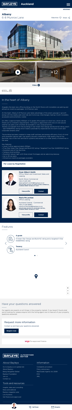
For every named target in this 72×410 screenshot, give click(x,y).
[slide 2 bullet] (37, 255)
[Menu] (68, 4)
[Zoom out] (67, 290)
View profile (26, 191)
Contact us (6, 379)
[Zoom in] (67, 288)
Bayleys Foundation (10, 374)
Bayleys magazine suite (11, 392)
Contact (41, 191)
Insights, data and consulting (13, 387)
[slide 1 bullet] (35, 255)
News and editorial (9, 390)
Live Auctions (7, 394)
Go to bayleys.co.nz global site (13, 367)
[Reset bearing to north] (67, 293)
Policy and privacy (43, 369)
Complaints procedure (44, 367)
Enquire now (11, 331)
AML (38, 376)
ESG (38, 374)
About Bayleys (8, 369)
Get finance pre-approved (12, 397)
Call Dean (35, 407)
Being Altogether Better (11, 371)
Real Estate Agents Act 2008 (47, 371)
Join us (5, 376)
